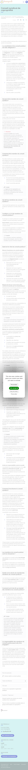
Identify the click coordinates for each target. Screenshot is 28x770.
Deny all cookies (14, 391)
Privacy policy (14, 394)
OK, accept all (14, 388)
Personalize (14, 384)
